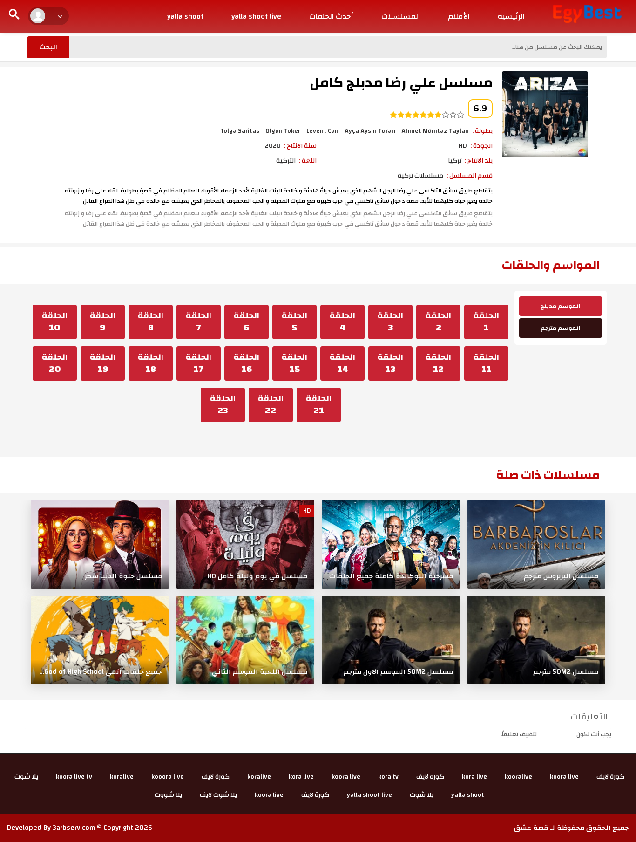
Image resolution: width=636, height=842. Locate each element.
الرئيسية (511, 16)
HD (463, 146)
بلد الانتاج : (479, 161)
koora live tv (74, 777)
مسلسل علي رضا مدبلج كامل (401, 83)
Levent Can (322, 131)
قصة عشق (531, 827)
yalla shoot (185, 16)
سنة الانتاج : (300, 146)
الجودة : (481, 146)
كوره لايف (430, 777)
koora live (564, 777)
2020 (273, 146)
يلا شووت (168, 795)
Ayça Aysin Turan (370, 131)
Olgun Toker (282, 131)
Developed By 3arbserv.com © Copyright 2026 (79, 827)
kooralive (518, 777)
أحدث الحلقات (331, 16)
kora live (474, 777)
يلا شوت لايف (218, 795)
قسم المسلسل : (470, 176)
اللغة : (308, 161)
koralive (259, 777)
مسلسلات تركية (420, 175)
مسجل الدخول (556, 734)
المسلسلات (400, 16)
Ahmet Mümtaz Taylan (435, 131)
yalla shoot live (256, 16)
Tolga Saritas (239, 131)
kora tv (388, 777)
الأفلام (459, 16)
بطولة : (482, 131)
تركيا (454, 160)
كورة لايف (610, 777)
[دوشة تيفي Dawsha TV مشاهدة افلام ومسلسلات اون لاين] (587, 13)
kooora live (167, 777)
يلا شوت (26, 777)
